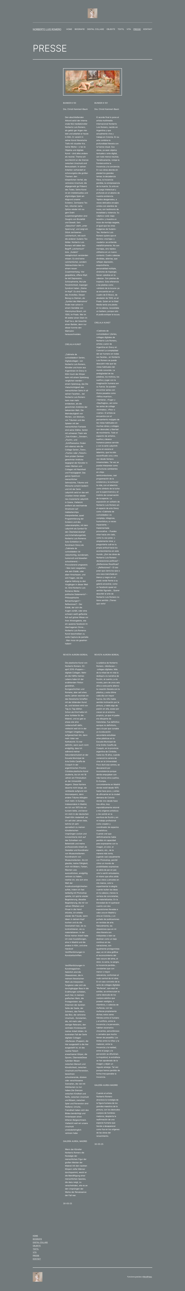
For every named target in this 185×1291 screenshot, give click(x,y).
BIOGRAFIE (80, 29)
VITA (129, 29)
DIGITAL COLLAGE (95, 29)
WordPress (147, 1277)
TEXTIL (121, 29)
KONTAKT (147, 29)
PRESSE (137, 29)
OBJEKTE (111, 29)
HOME (69, 29)
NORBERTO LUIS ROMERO (47, 29)
